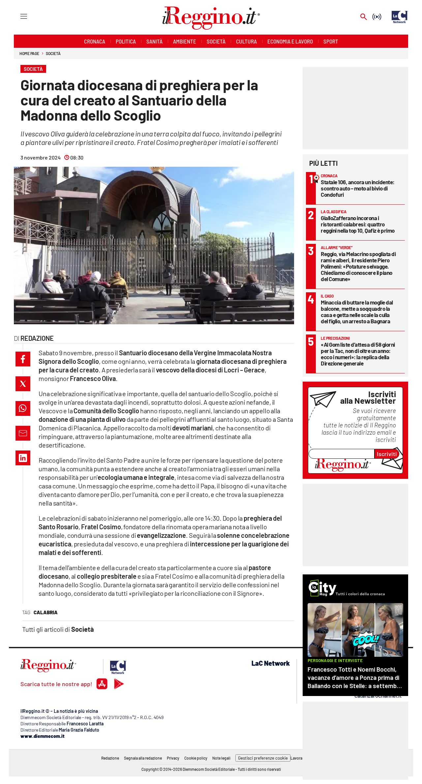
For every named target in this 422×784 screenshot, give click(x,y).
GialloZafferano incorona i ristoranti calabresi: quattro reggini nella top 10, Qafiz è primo (358, 224)
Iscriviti (387, 453)
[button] (22, 359)
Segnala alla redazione (143, 758)
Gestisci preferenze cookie (263, 758)
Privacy (173, 758)
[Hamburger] (17, 16)
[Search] (363, 17)
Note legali (221, 758)
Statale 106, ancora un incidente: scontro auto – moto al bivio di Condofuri (358, 188)
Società (53, 53)
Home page (29, 53)
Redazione (110, 758)
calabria (46, 612)
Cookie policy (195, 758)
